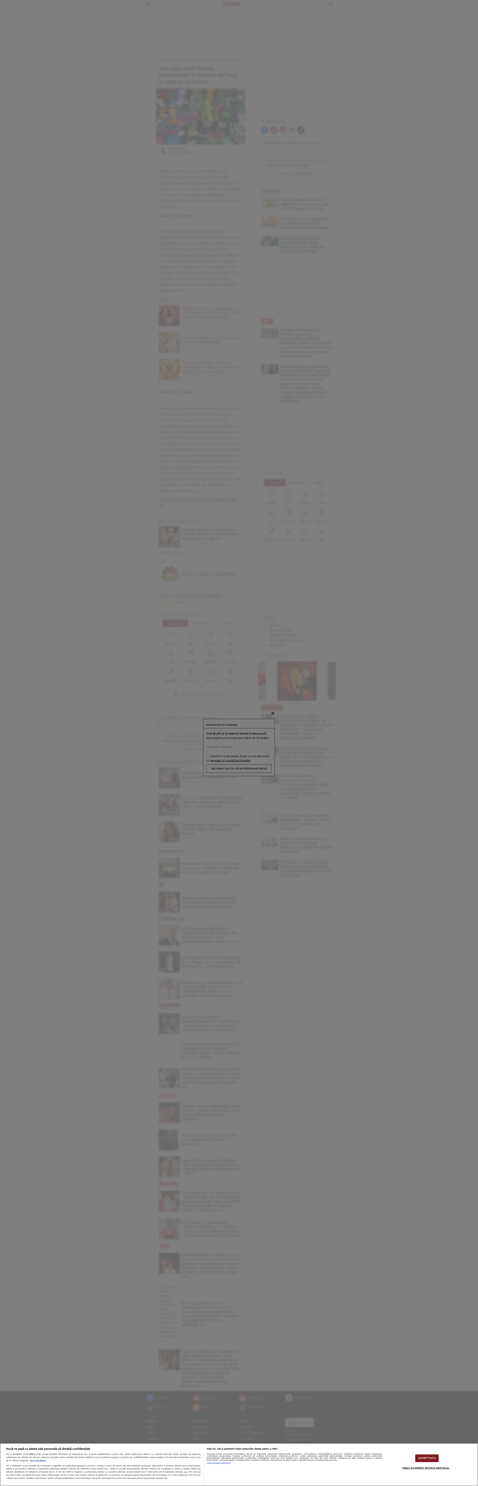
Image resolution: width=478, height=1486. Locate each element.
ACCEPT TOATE (427, 1458)
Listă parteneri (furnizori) (219, 1463)
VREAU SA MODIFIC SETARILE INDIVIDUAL (426, 1468)
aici (185, 1472)
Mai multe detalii (38, 1460)
